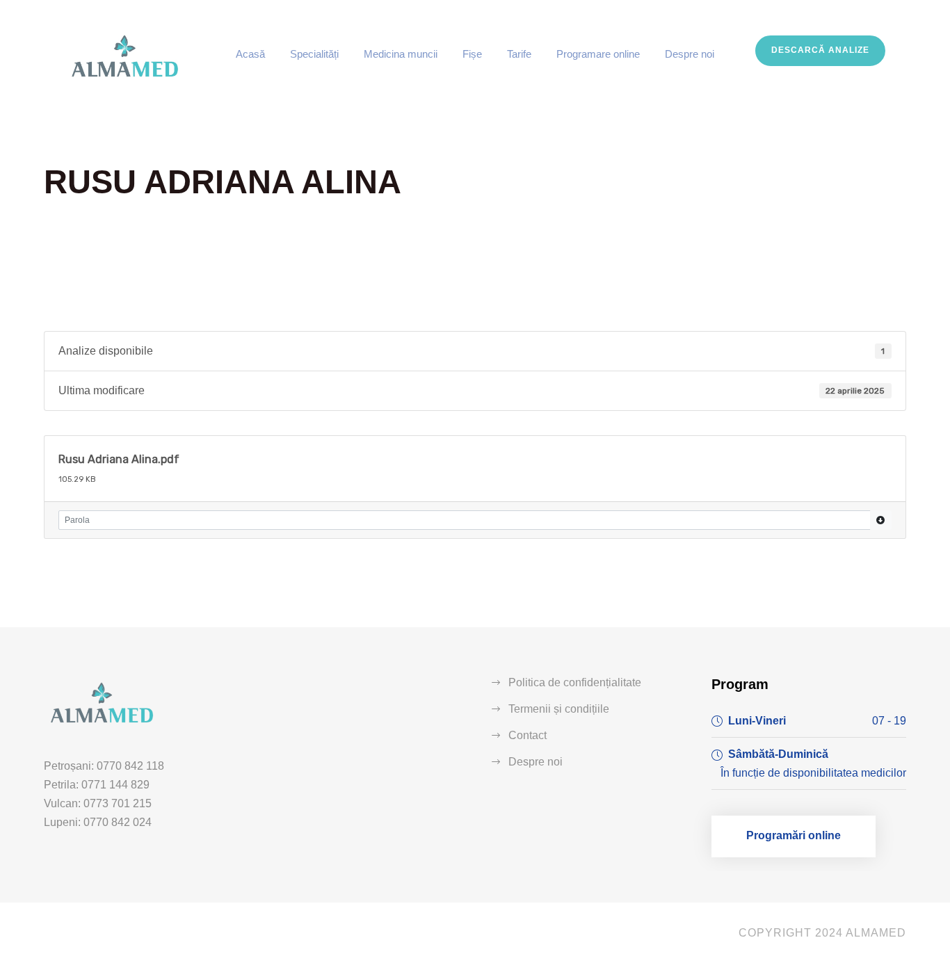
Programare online (598, 54)
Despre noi (689, 54)
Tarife (519, 54)
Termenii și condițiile (558, 709)
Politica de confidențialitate (574, 682)
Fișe (472, 54)
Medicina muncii (400, 54)
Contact (527, 735)
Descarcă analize (820, 50)
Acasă (250, 54)
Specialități (314, 54)
